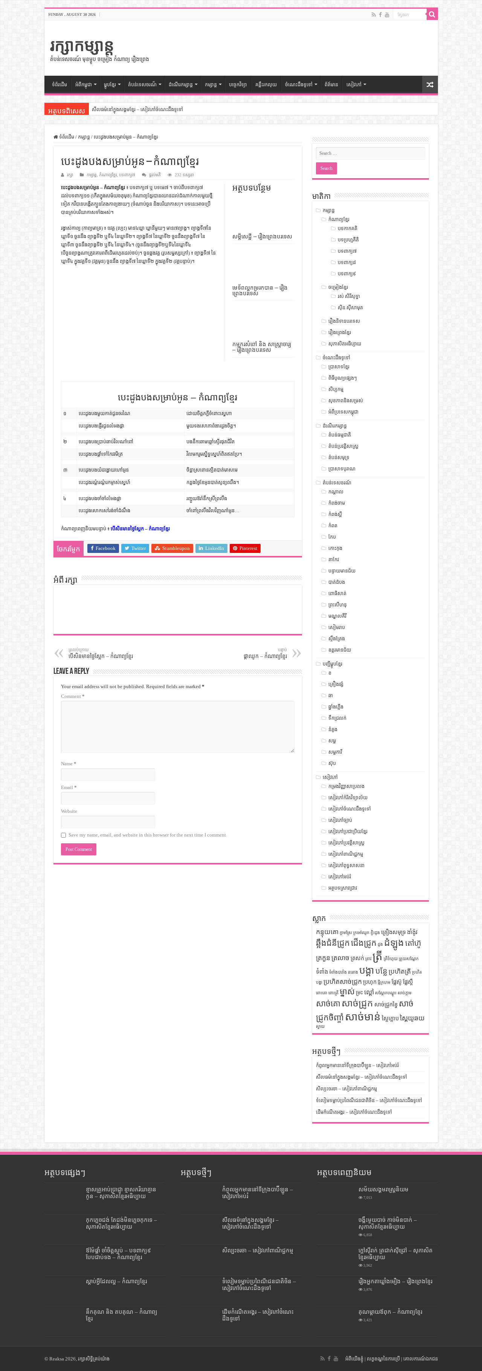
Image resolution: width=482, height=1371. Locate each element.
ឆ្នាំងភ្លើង (335, 707)
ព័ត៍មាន (331, 84)
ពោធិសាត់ (337, 593)
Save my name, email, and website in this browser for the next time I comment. (148, 835)
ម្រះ (359, 992)
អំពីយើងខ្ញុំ (354, 1359)
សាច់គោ (328, 1003)
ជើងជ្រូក (364, 943)
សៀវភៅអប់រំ (339, 876)
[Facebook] (380, 14)
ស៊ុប (332, 763)
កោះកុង (335, 548)
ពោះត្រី (333, 993)
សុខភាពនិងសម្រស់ (345, 400)
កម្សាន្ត (211, 84)
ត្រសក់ (357, 958)
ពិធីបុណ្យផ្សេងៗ (342, 378)
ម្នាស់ (347, 991)
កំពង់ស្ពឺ (335, 514)
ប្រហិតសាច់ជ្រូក (342, 981)
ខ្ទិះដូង (375, 933)
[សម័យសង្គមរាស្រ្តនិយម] (336, 1199)
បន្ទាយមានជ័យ (341, 571)
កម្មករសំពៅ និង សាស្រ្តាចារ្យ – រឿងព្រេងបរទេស (261, 347)
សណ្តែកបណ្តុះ (386, 993)
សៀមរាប (336, 627)
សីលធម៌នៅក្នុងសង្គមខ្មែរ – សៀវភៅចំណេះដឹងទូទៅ (137, 109)
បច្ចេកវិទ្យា (238, 84)
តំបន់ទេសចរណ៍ (337, 482)
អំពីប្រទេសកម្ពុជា (343, 412)
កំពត (332, 525)
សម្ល (332, 741)
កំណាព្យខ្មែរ (108, 175)
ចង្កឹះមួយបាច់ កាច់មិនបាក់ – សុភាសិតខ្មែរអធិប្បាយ (387, 1223)
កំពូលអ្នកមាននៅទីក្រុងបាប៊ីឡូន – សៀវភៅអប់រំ (357, 1065)
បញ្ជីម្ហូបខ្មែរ (332, 664)
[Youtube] (387, 14)
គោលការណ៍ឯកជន (420, 1359)
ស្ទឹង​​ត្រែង (336, 638)
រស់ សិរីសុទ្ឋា (349, 296)
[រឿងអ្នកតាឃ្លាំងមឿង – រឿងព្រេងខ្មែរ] (336, 1291)
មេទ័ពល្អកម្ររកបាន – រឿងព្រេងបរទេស (260, 290)
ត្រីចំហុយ (391, 959)
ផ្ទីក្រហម (384, 982)
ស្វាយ (320, 1026)
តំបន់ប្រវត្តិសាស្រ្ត (343, 446)
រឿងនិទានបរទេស (344, 321)
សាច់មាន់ (363, 1017)
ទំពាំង (322, 972)
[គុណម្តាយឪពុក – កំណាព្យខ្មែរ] (336, 1321)
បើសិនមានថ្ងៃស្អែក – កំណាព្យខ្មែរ (140, 528)
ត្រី (377, 956)
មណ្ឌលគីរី (337, 616)
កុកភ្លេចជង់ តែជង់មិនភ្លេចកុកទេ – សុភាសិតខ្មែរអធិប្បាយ (121, 1223)
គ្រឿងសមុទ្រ (393, 932)
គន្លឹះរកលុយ (266, 84)
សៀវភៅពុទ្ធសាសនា (346, 865)
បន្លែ (381, 971)
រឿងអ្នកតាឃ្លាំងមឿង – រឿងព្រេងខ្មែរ (395, 1281)
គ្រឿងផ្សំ (335, 684)
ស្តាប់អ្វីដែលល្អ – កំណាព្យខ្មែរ (116, 1281)
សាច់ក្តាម (405, 993)
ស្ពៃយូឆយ (412, 1018)
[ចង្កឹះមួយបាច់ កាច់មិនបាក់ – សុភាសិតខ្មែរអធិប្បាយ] (336, 1229)
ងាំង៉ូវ (412, 932)
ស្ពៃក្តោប (390, 1018)
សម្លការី (335, 752)
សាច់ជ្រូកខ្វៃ (386, 1005)
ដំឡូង (394, 942)
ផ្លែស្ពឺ (408, 982)
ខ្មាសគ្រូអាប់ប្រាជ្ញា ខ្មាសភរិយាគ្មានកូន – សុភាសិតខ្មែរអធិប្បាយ (121, 1192)
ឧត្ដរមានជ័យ (339, 650)
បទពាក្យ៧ (127, 175)
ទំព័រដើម (59, 84)
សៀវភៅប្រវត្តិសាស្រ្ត (346, 843)
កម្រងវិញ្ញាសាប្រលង (346, 786)
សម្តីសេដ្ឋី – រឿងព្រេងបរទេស (262, 236)
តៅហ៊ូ (413, 943)
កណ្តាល (335, 492)
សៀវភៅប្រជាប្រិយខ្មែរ (348, 831)
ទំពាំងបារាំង (338, 972)
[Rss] (374, 14)
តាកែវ (333, 559)
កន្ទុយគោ (327, 932)
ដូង (380, 944)
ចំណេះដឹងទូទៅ (299, 84)
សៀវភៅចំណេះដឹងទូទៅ (349, 809)
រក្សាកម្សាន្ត (82, 45)
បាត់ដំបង (336, 582)
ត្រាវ (368, 959)
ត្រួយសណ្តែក (409, 959)
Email (69, 787)
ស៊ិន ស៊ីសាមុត (350, 307)
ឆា (330, 695)
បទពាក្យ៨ (347, 262)
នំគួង (332, 729)
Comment (73, 696)
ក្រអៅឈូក (361, 933)
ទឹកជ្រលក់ (337, 718)
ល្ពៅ (369, 992)
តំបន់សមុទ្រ (338, 457)
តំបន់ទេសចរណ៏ (142, 84)
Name (68, 763)
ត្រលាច (340, 958)
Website (69, 811)
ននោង (353, 972)
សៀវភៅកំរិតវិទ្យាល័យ (348, 797)
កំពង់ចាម (336, 503)
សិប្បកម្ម (335, 389)
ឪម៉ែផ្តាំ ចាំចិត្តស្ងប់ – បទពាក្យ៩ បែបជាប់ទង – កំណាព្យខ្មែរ (118, 1253)
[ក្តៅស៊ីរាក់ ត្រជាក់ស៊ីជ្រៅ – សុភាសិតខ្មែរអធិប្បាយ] (336, 1260)
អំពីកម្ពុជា (83, 84)
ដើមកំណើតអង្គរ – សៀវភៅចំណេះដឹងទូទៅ (354, 1112)
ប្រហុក (370, 982)
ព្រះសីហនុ (337, 605)
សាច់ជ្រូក (357, 1003)
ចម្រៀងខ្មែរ (338, 287)
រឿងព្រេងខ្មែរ (339, 332)
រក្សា (70, 175)
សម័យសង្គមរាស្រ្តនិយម (383, 1189)
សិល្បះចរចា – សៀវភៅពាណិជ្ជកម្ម (346, 1089)
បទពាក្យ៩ (347, 273)
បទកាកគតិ (347, 228)
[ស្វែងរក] (432, 14)
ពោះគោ (321, 993)
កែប (332, 537)
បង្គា (366, 970)
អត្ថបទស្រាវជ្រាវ (342, 888)
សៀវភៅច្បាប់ (340, 820)
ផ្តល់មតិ (155, 175)
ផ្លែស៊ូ (397, 982)
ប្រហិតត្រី (400, 971)
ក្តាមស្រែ (346, 933)
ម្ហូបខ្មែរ (110, 84)
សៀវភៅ (354, 84)
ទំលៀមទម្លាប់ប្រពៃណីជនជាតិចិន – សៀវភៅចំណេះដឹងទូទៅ (369, 1100)
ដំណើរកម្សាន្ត (181, 84)
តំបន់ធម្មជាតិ (339, 435)
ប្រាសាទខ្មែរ (338, 366)
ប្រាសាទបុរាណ (341, 469)
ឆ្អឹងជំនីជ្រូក (333, 943)
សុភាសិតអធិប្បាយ (344, 344)
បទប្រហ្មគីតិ (348, 240)
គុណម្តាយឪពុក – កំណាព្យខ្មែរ (390, 1311)
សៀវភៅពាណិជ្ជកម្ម (345, 854)
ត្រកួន (323, 958)
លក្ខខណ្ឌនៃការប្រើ (383, 1359)
